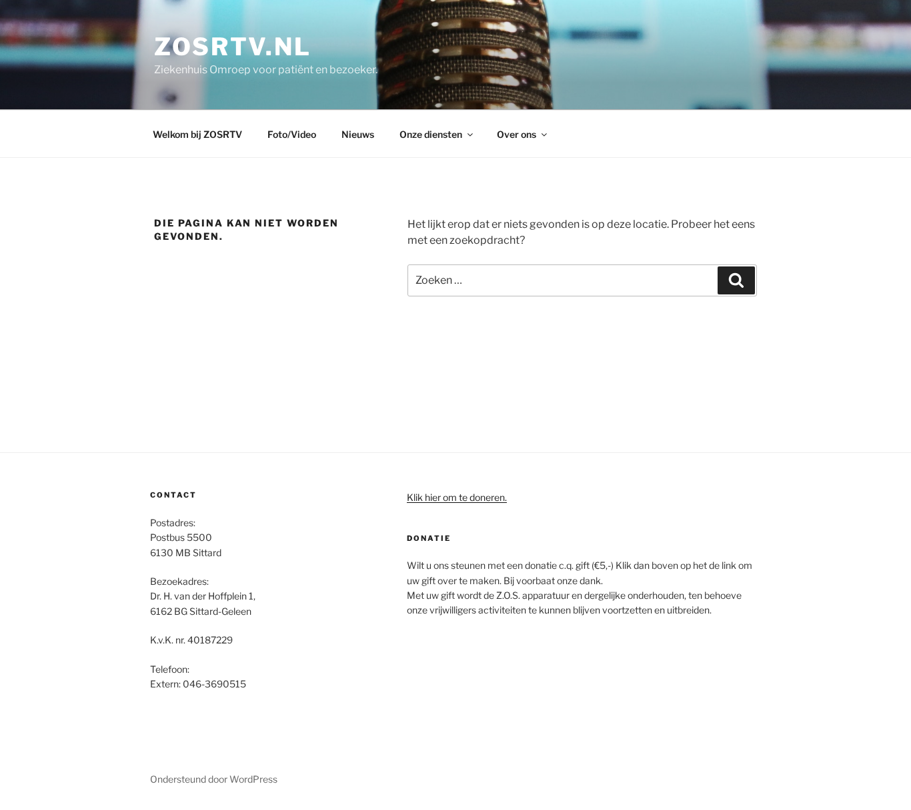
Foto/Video (291, 134)
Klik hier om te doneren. (457, 497)
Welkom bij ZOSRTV (197, 134)
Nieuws (357, 134)
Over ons (516, 134)
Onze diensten (430, 134)
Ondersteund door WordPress (213, 779)
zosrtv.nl (232, 46)
